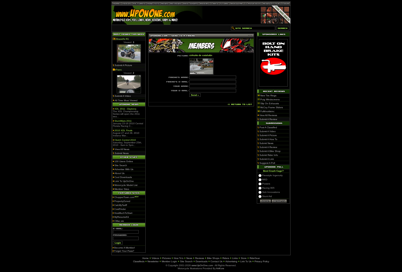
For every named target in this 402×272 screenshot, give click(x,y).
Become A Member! (124, 247)
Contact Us (216, 261)
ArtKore (220, 268)
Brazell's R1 (122, 39)
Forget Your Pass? (124, 251)
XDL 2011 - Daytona (125, 108)
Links (235, 258)
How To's (178, 258)
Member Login (169, 261)
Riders (225, 258)
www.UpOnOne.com (202, 265)
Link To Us (245, 261)
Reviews (199, 258)
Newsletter (153, 261)
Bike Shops (213, 258)
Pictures (166, 258)
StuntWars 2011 (123, 121)
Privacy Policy (262, 261)
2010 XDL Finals (123, 130)
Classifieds (138, 261)
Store (244, 258)
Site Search (186, 261)
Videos (155, 258)
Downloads (202, 261)
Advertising (231, 261)
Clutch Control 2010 (125, 140)
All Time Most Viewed (126, 100)
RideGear (255, 258)
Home (145, 258)
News (189, 258)
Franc (119, 69)
